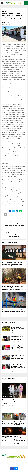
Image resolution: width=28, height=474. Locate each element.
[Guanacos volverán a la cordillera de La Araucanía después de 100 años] (6, 328)
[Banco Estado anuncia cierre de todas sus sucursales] (20, 416)
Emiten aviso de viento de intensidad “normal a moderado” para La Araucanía (14, 235)
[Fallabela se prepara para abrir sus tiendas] (8, 416)
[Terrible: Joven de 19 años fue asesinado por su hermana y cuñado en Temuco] (14, 390)
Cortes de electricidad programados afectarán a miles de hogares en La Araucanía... (19, 439)
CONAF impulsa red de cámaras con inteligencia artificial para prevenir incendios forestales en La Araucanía (12, 264)
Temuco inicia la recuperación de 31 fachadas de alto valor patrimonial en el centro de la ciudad (13, 311)
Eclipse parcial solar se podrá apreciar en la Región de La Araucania (7, 438)
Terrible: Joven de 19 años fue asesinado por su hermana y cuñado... (12, 402)
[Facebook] (12, 468)
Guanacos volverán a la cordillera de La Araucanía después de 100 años (17, 328)
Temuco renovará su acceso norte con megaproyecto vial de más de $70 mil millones (17, 356)
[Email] (16, 468)
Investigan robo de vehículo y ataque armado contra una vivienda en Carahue (17, 338)
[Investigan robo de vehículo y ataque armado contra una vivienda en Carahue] (6, 338)
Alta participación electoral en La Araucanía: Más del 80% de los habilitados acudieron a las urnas (14, 224)
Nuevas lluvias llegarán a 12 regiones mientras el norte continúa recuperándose (17, 347)
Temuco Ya (5, 11)
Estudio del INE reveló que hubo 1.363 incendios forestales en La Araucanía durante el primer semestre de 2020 (12, 288)
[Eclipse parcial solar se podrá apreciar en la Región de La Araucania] (8, 431)
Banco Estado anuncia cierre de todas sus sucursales (19, 423)
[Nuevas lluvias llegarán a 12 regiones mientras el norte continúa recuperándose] (6, 347)
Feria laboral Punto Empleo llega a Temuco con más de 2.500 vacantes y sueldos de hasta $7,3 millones (17, 367)
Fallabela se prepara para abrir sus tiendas (8, 422)
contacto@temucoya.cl (17, 463)
